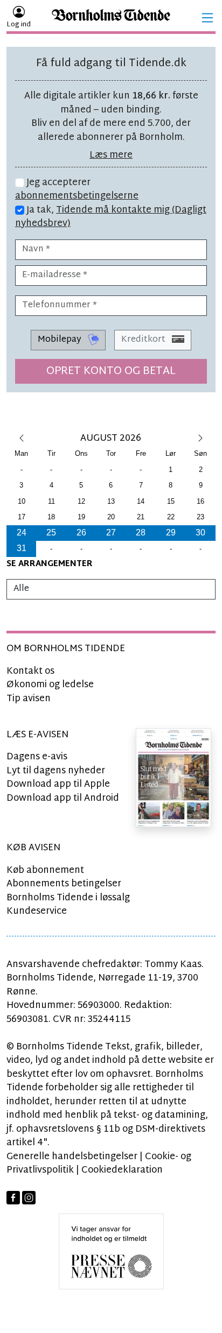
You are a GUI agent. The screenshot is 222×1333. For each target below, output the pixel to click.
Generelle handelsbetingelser (71, 1156)
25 (51, 532)
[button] (207, 18)
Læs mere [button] (111, 155)
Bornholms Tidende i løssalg (68, 898)
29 (171, 532)
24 (21, 532)
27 (111, 532)
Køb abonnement (45, 870)
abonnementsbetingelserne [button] (76, 196)
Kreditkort (144, 340)
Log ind (18, 24)
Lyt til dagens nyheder (55, 771)
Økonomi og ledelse (50, 684)
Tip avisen (28, 698)
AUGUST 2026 (110, 438)
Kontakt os (30, 671)
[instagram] (29, 1197)
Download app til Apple (58, 784)
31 (21, 548)
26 (81, 532)
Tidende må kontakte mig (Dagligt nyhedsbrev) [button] (110, 217)
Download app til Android (62, 798)
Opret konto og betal (111, 371)
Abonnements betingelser (63, 884)
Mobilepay (61, 340)
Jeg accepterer (76, 189)
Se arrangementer (49, 564)
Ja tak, (110, 217)
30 (200, 532)
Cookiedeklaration (122, 1170)
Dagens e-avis (36, 757)
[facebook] (13, 1197)
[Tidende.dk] (111, 18)
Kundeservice (36, 911)
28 (140, 532)
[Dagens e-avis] (173, 777)
